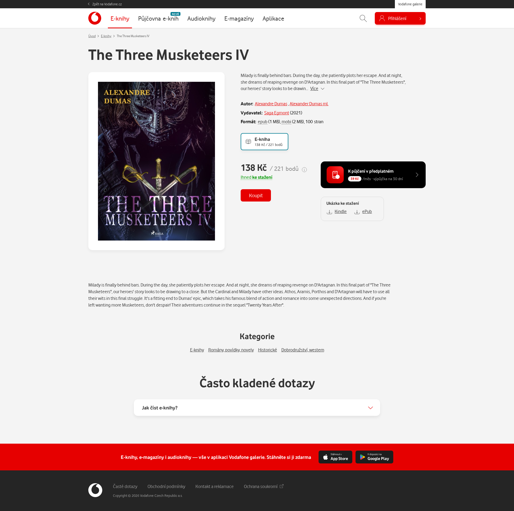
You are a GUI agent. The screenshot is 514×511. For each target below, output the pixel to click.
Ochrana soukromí (261, 486)
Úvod (92, 36)
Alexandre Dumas (271, 103)
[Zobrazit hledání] (363, 18)
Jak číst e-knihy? (159, 408)
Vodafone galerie (410, 4)
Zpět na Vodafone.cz (107, 4)
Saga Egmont (276, 112)
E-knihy (106, 36)
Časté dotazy (125, 486)
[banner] (94, 18)
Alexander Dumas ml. (309, 103)
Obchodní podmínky (166, 486)
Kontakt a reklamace (214, 486)
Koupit (256, 195)
